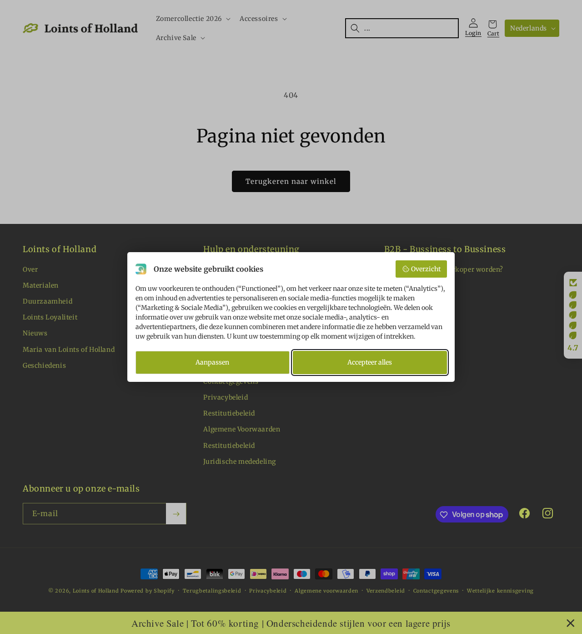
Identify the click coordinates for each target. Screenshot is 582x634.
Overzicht (426, 269)
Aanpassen (212, 362)
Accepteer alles (369, 362)
